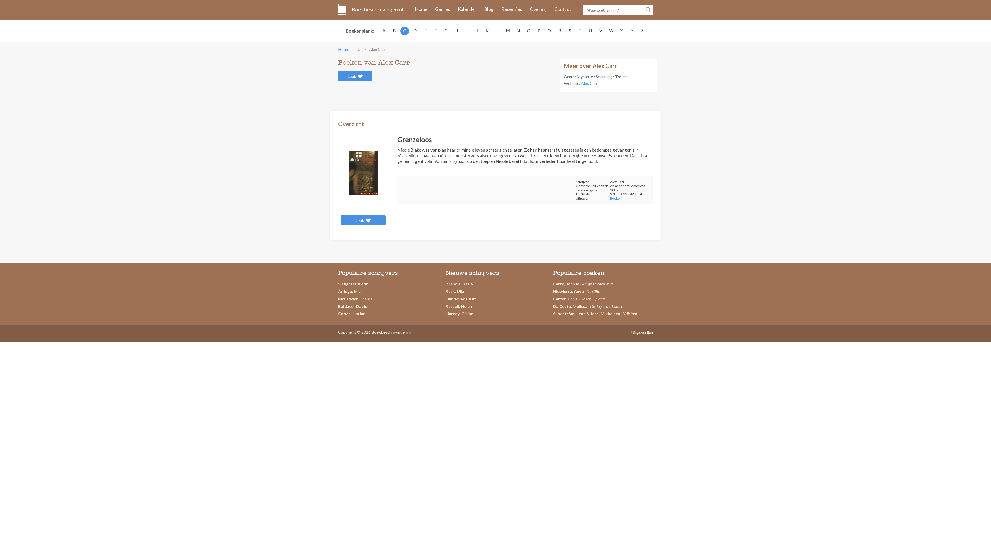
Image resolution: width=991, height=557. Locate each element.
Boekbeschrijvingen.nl (377, 9)
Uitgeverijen (642, 332)
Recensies (511, 9)
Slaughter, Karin (353, 283)
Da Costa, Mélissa (570, 306)
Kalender (467, 9)
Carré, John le (566, 283)
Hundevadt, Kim (461, 298)
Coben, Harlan (351, 313)
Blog (488, 9)
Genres (442, 9)
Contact (562, 9)
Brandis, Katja (459, 283)
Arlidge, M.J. (350, 291)
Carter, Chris (565, 298)
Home (421, 9)
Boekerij (616, 198)
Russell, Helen (459, 306)
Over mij (538, 9)
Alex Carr (589, 83)
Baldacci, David (352, 306)
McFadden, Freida (355, 298)
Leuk (352, 76)
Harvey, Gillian (459, 313)
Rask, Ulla (455, 291)
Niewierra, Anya (568, 291)
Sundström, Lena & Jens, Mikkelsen (586, 313)
